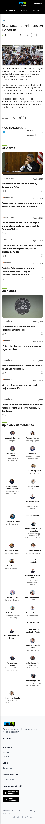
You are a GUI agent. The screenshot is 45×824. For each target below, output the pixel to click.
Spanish (6, 753)
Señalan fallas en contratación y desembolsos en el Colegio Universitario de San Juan (18, 271)
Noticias (24, 10)
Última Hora (10, 10)
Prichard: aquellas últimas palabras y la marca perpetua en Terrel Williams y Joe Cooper (22, 407)
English (6, 756)
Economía (37, 10)
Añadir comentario (32, 131)
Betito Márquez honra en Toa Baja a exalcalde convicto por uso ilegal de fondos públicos (20, 225)
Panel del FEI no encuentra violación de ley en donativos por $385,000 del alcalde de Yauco (22, 248)
